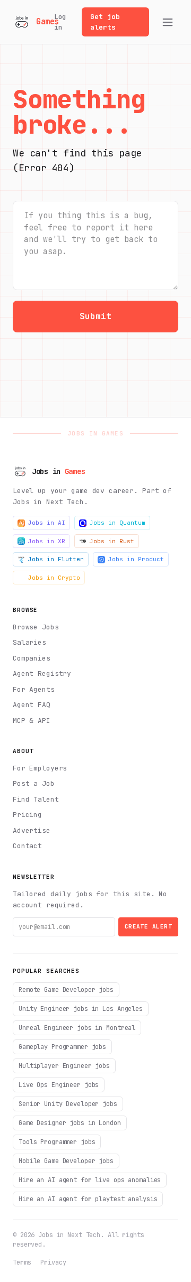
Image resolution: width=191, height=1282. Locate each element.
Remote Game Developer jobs (66, 990)
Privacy (53, 1262)
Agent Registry (42, 673)
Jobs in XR (46, 541)
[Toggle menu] (168, 22)
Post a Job (34, 783)
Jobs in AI (46, 522)
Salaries (29, 642)
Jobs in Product (136, 559)
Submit (96, 316)
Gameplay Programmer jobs (62, 1047)
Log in (60, 22)
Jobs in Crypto (54, 577)
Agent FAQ (31, 704)
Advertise (31, 830)
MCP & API (31, 720)
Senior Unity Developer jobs (68, 1104)
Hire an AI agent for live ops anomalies (90, 1180)
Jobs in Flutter (56, 559)
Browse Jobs (36, 627)
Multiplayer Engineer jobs (64, 1066)
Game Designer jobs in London (70, 1123)
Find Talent (36, 799)
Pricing (27, 814)
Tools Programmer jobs (57, 1142)
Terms (22, 1262)
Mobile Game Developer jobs (66, 1161)
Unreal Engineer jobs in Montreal (77, 1028)
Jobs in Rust (112, 541)
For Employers (40, 768)
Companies (31, 658)
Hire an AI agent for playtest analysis (88, 1199)
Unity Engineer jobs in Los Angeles (81, 1009)
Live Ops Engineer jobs (59, 1085)
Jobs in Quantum (117, 522)
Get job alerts (104, 22)
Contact (27, 845)
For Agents (34, 689)
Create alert (148, 926)
